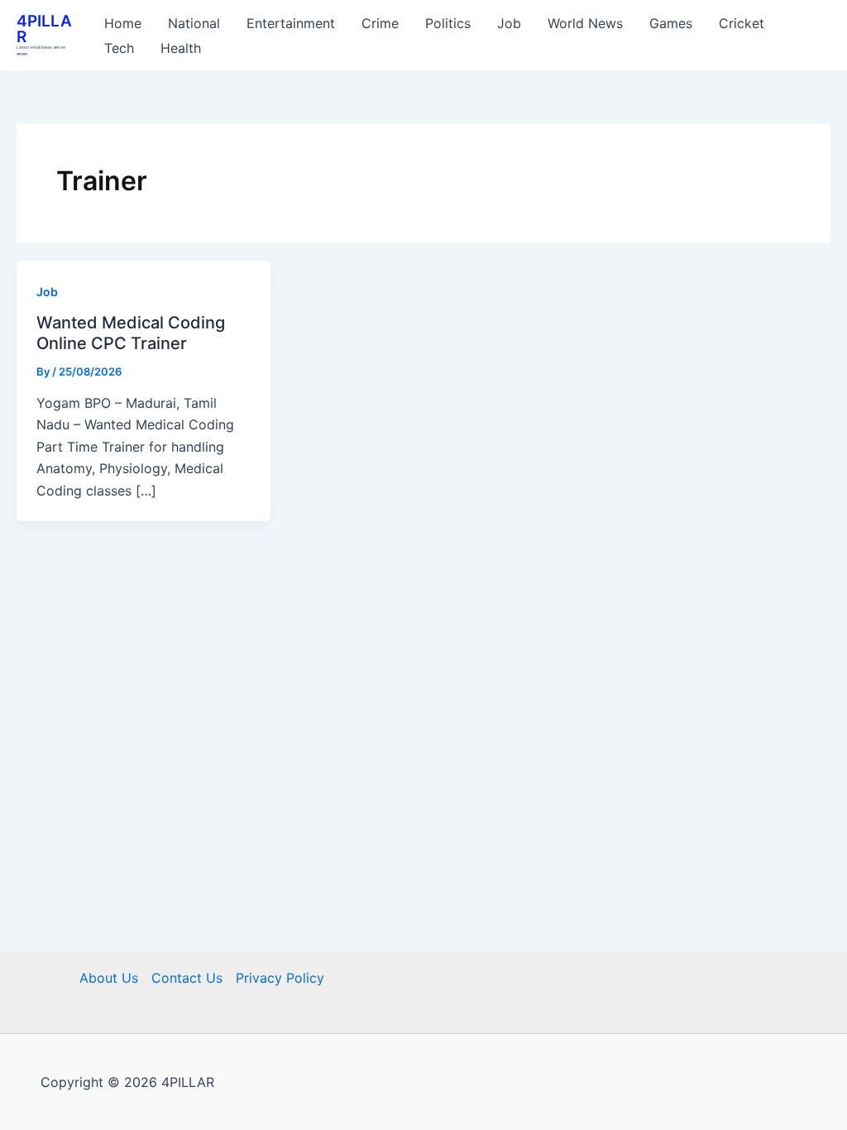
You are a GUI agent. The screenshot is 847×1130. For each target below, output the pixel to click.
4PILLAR (44, 29)
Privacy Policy (280, 978)
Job (47, 292)
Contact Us (187, 978)
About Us (108, 978)
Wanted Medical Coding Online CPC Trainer (130, 333)
